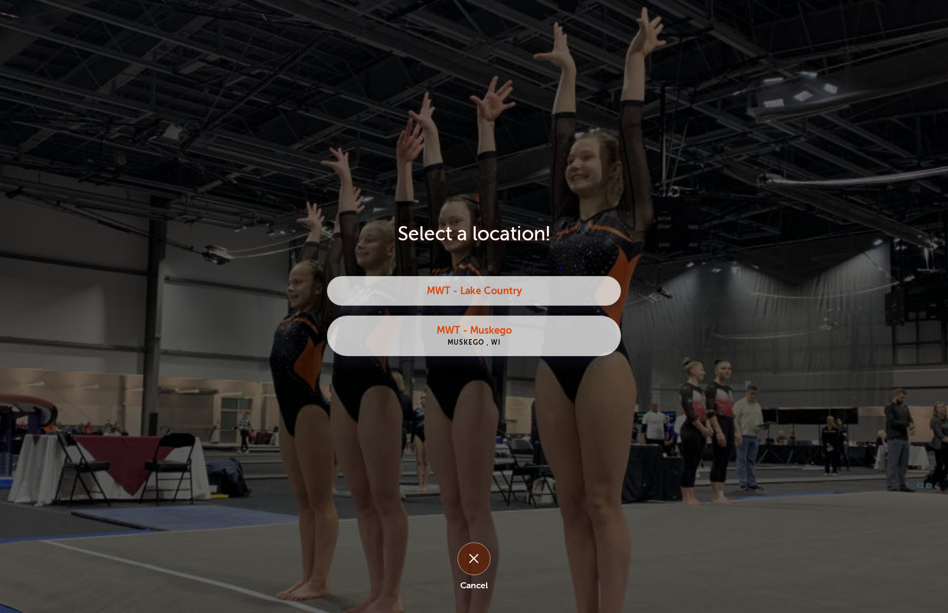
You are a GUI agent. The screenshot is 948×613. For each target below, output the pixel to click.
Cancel (474, 585)
